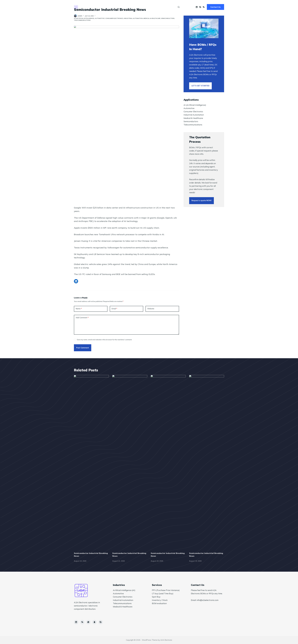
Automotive (100, 18)
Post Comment (82, 348)
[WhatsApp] (88, 622)
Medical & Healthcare (151, 18)
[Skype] (200, 7)
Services (157, 7)
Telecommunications (82, 20)
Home (128, 7)
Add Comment (82, 317)
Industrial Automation (133, 18)
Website (150, 309)
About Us (142, 7)
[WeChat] (204, 7)
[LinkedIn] (197, 7)
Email (114, 309)
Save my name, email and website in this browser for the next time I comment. (104, 340)
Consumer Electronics (114, 18)
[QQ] (94, 622)
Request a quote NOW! (201, 200)
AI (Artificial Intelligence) (84, 18)
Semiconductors (167, 18)
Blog (170, 7)
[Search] (178, 7)
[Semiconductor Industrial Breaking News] (91, 462)
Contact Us (215, 7)
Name (79, 309)
